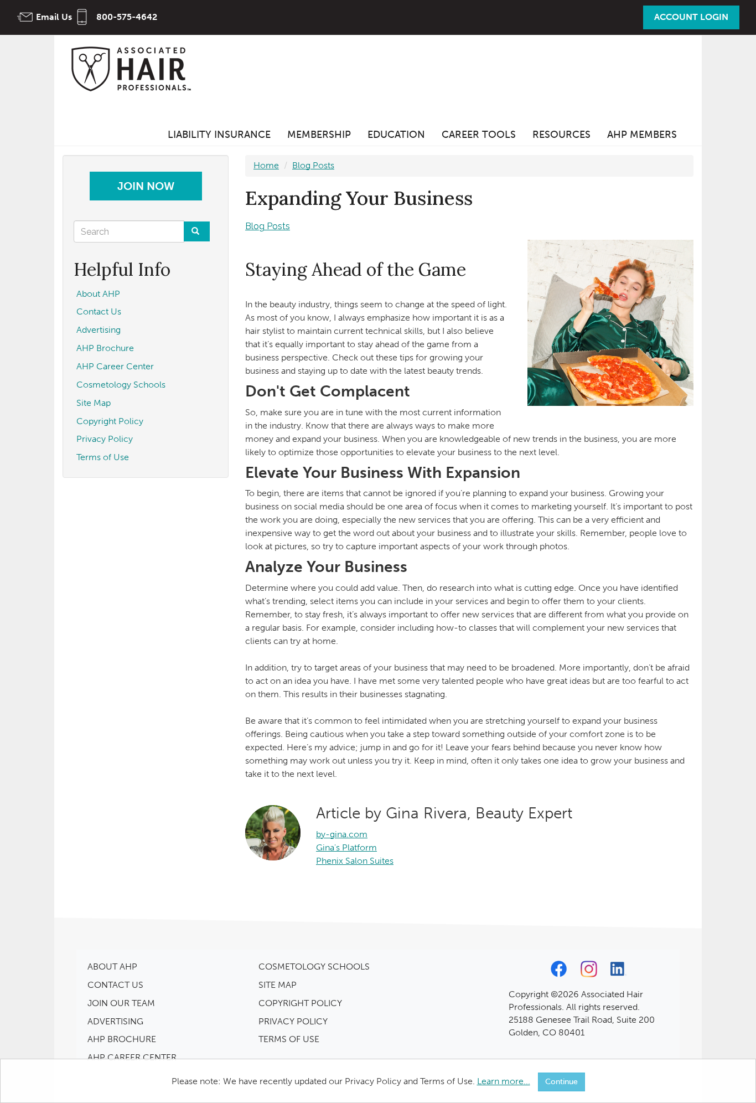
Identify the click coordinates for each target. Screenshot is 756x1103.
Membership (319, 134)
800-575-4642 (126, 17)
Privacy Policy (104, 439)
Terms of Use (102, 457)
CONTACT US (115, 985)
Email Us (54, 17)
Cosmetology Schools (120, 384)
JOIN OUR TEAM (121, 1003)
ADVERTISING (115, 1021)
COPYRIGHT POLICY (300, 1003)
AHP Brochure (105, 348)
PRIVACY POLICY (293, 1021)
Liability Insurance (219, 134)
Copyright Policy (109, 421)
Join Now (145, 186)
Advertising (98, 329)
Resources (561, 134)
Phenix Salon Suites (354, 860)
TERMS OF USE (288, 1039)
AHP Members (642, 134)
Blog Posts (313, 165)
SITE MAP (277, 985)
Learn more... (503, 1081)
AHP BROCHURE (121, 1039)
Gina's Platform (346, 847)
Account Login (691, 17)
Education (396, 134)
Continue (561, 1081)
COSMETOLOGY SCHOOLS (314, 966)
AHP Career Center (115, 366)
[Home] (134, 68)
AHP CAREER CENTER (132, 1057)
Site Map (93, 403)
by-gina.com (341, 834)
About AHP (98, 293)
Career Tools (479, 134)
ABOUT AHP (112, 966)
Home (266, 165)
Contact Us (98, 311)
